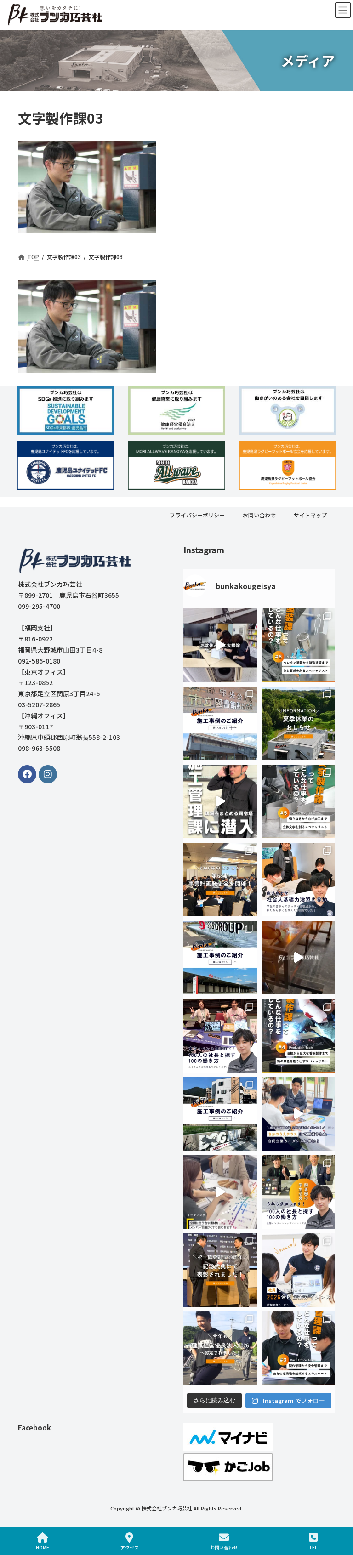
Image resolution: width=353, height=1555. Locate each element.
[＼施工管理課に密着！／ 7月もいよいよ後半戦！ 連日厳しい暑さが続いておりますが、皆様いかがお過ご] (220, 802)
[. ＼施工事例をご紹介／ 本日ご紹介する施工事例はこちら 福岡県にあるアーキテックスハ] (220, 1114)
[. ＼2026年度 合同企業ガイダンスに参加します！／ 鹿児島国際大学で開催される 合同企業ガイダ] (298, 1270)
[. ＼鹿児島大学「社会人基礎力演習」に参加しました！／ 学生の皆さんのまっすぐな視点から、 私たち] (298, 880)
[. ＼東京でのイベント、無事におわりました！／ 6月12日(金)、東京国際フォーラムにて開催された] (220, 1036)
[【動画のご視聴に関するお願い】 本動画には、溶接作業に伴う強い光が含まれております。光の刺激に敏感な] (298, 958)
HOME (42, 1547)
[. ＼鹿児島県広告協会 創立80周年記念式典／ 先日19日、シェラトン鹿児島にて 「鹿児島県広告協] (220, 1270)
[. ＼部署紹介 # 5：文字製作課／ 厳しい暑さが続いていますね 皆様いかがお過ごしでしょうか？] (298, 802)
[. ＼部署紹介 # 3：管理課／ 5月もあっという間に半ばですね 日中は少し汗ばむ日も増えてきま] (298, 1348)
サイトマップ (310, 515)
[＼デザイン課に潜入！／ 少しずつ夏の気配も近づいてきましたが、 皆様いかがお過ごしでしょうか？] (220, 1192)
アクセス (129, 1547)
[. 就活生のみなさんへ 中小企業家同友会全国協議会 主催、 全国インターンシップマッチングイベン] (298, 1192)
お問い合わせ (259, 515)
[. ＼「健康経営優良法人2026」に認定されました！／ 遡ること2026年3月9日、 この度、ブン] (220, 1348)
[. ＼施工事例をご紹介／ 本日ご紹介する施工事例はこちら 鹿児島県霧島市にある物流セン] (220, 958)
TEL (313, 1547)
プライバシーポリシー (197, 515)
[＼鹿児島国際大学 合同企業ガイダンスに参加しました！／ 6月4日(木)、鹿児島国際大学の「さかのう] (298, 1114)
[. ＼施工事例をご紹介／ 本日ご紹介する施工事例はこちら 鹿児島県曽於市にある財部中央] (220, 723)
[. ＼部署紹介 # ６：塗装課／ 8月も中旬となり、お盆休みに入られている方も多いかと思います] (298, 645)
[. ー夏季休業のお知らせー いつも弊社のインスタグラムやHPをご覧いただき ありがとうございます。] (298, 723)
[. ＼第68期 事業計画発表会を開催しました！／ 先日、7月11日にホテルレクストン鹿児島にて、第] (220, 880)
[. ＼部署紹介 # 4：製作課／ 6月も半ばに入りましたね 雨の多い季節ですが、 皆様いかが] (298, 1036)
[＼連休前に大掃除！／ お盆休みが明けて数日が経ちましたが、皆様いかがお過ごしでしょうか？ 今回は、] (220, 645)
